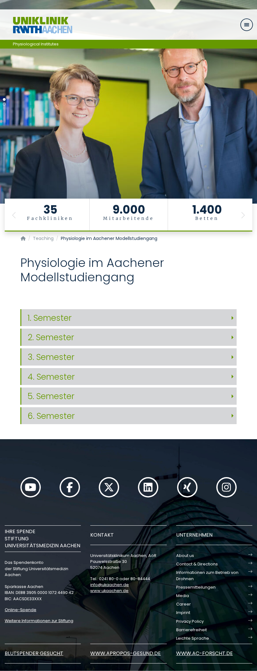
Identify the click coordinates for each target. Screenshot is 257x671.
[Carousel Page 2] (4, 104)
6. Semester (51, 416)
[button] (14, 215)
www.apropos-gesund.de (125, 653)
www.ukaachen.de (109, 590)
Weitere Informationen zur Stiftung (39, 620)
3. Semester (51, 357)
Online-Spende (20, 609)
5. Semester (51, 396)
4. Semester (51, 376)
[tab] (128, 318)
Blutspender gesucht (34, 653)
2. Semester (51, 337)
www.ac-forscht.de (204, 653)
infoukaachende (109, 584)
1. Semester (50, 318)
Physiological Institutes (36, 44)
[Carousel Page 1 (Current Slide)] (4, 99)
